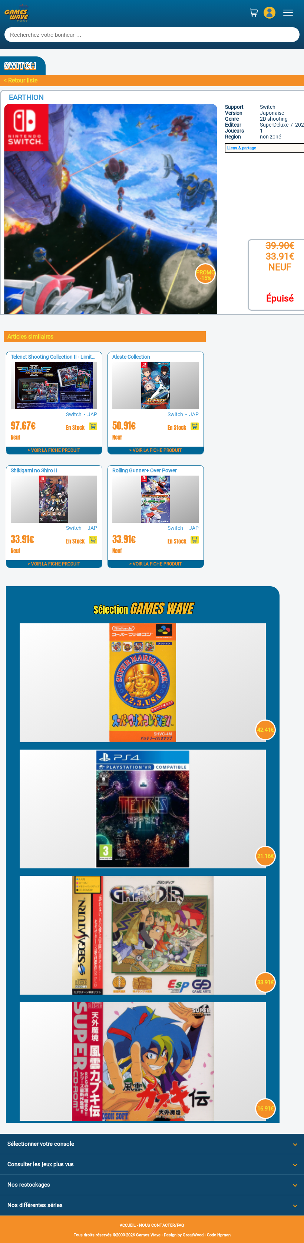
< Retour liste (20, 80)
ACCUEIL (128, 1225)
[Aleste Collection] (155, 407)
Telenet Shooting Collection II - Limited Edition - (64, 357)
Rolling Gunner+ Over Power (144, 470)
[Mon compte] (269, 13)
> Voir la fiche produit (54, 450)
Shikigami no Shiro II (34, 470)
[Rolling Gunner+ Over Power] (155, 520)
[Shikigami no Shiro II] (54, 520)
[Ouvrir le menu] (288, 12)
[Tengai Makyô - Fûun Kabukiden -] (143, 1118)
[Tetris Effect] (143, 866)
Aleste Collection (131, 357)
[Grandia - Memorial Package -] (143, 992)
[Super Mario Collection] (143, 740)
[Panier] (254, 13)
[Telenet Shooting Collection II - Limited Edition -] (54, 407)
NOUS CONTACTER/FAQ (161, 1225)
